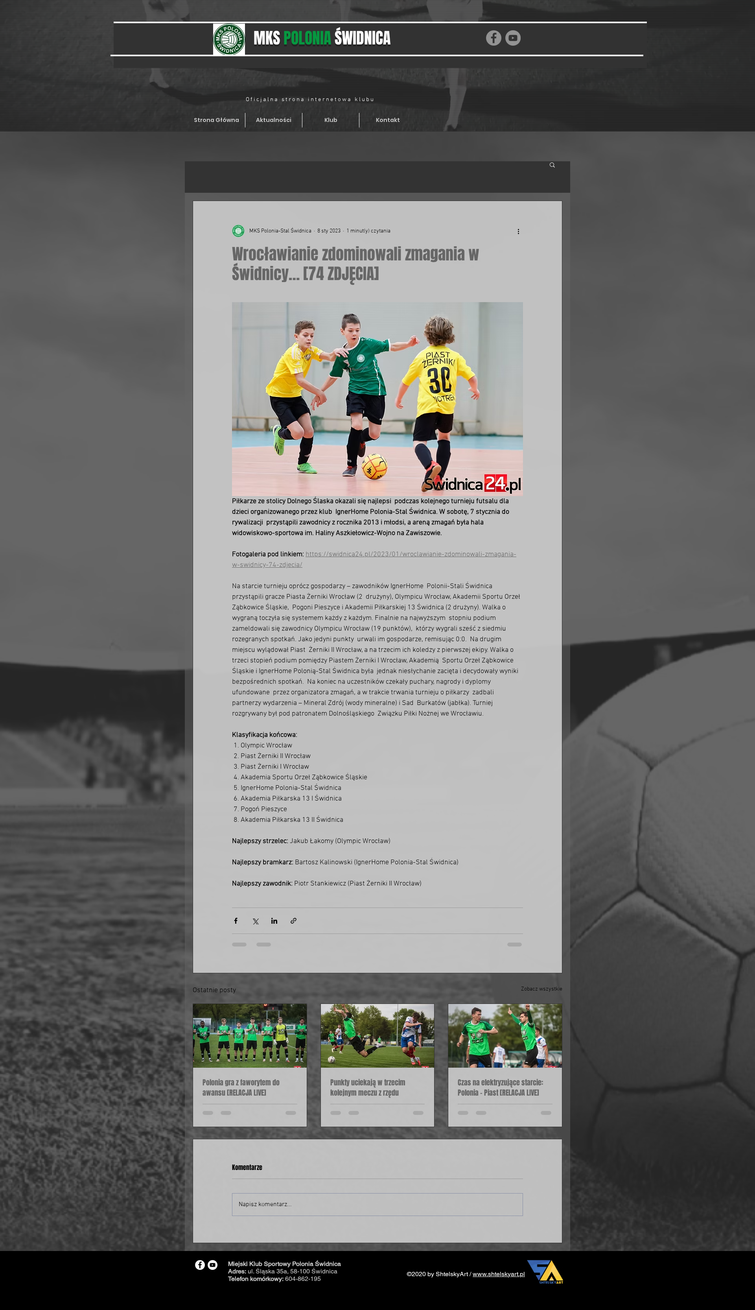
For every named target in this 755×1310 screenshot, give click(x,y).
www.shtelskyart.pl (499, 1274)
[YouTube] (513, 38)
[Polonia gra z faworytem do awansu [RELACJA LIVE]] (250, 1036)
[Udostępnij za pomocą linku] (293, 920)
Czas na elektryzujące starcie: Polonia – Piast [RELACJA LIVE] (500, 1088)
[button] (552, 164)
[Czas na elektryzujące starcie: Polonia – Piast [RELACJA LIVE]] (505, 1036)
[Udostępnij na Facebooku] (235, 920)
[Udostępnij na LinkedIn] (274, 920)
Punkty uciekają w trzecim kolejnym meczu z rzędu (367, 1088)
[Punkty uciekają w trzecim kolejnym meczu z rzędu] (378, 1036)
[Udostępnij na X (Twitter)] (255, 920)
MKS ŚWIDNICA (322, 38)
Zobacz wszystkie (541, 989)
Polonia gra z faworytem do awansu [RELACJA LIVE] (241, 1088)
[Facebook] (493, 38)
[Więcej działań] (518, 231)
